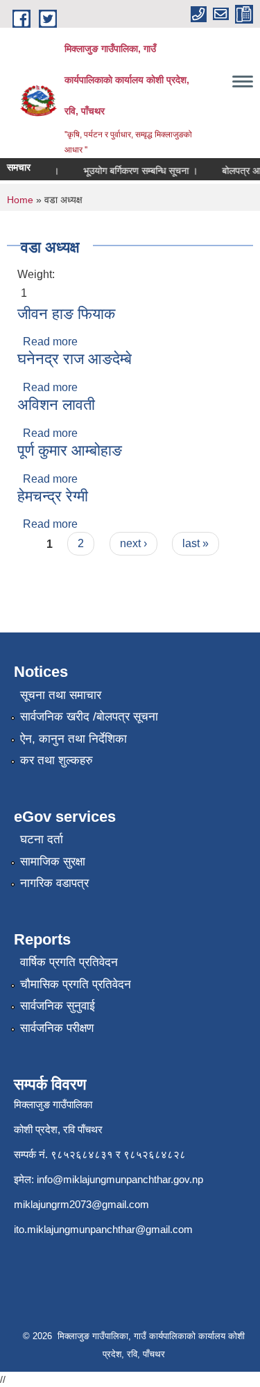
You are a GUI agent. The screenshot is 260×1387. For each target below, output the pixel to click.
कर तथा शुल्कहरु (56, 760)
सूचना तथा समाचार (60, 695)
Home (20, 199)
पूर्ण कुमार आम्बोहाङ (69, 450)
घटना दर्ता (41, 839)
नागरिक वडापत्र (54, 883)
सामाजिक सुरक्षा (52, 861)
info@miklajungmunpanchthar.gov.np (120, 1179)
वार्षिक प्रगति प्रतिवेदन (69, 962)
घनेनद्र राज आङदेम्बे (74, 359)
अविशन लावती (56, 404)
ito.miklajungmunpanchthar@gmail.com (103, 1229)
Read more (50, 341)
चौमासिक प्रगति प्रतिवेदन (75, 984)
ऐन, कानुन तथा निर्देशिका (73, 739)
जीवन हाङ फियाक (66, 313)
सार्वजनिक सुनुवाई (57, 1006)
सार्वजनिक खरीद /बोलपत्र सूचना (89, 716)
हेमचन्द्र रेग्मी (52, 496)
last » (195, 543)
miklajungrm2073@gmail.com (81, 1204)
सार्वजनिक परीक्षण (57, 1028)
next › (133, 543)
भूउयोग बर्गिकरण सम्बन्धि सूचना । (137, 170)
